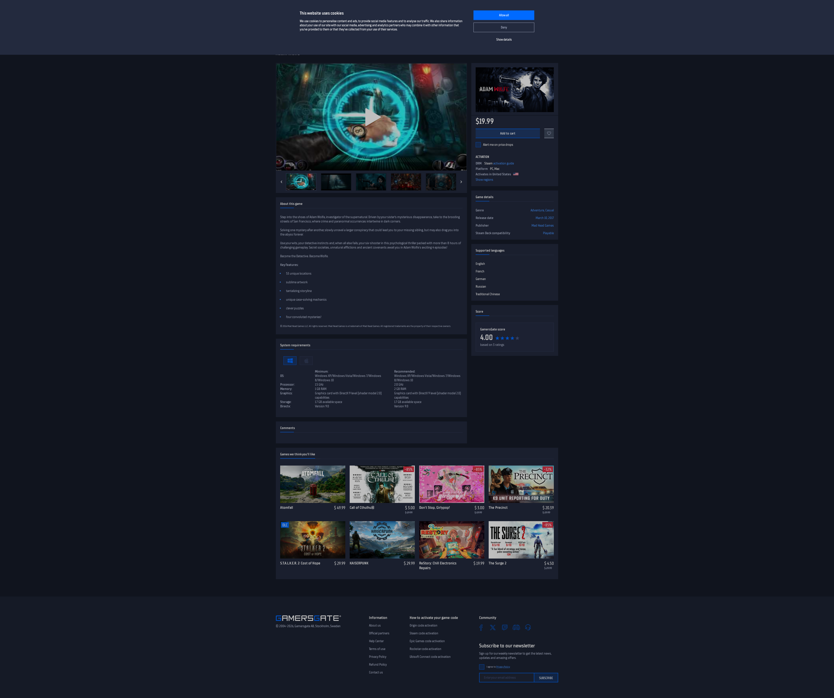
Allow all (504, 15)
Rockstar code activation (425, 649)
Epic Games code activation (427, 641)
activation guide (503, 163)
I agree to (498, 666)
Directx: (285, 406)
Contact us (376, 672)
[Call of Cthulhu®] (382, 484)
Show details (504, 40)
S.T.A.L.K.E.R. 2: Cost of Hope (300, 563)
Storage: (285, 402)
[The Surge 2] (521, 540)
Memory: (286, 389)
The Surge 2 (497, 563)
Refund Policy (378, 664)
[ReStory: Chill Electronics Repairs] (451, 540)
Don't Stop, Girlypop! (434, 507)
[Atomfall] (312, 484)
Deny (504, 27)
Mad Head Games (542, 225)
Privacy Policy (377, 657)
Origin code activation (423, 625)
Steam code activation (424, 633)
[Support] (528, 627)
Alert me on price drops (498, 145)
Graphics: (286, 393)
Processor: (287, 384)
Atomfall (286, 507)
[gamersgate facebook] (481, 627)
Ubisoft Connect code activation (430, 657)
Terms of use (377, 649)
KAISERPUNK (359, 563)
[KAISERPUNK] (382, 540)
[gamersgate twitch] (504, 627)
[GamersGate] (308, 622)
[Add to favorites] (549, 133)
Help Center (376, 641)
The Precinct (498, 507)
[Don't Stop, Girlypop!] (451, 484)
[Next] (461, 182)
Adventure (537, 210)
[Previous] (281, 182)
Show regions (484, 179)
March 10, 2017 (545, 218)
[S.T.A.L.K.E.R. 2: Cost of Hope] (312, 540)
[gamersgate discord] (516, 627)
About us (375, 625)
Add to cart (508, 133)
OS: (282, 376)
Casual (549, 210)
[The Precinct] (521, 484)
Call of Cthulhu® (362, 507)
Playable (548, 233)
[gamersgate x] (493, 627)
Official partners (379, 633)
